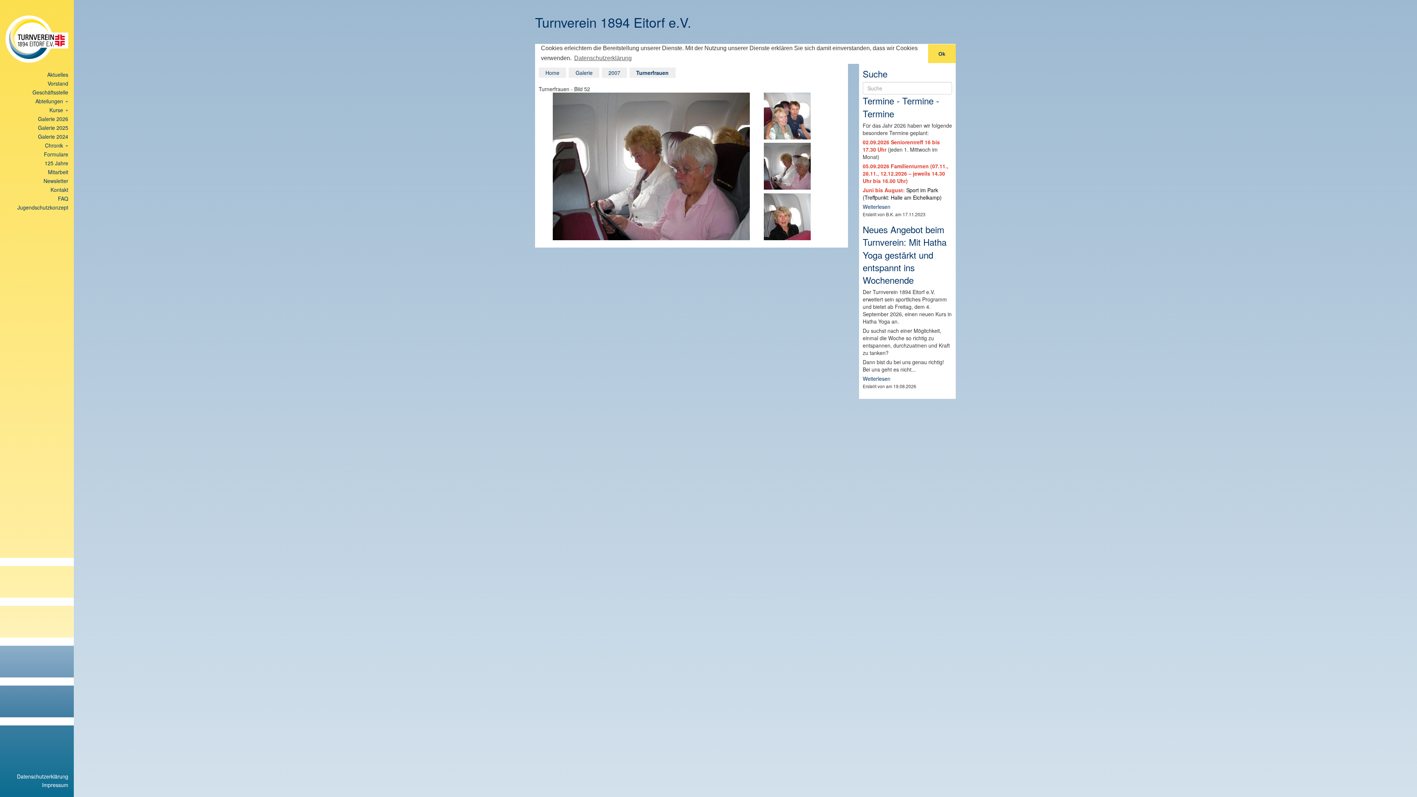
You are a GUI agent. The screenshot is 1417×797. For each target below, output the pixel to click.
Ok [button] (941, 54)
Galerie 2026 (53, 119)
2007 (614, 72)
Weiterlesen (876, 206)
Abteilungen (50, 101)
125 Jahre (56, 163)
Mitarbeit (58, 172)
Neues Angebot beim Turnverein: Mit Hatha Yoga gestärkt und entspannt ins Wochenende (905, 254)
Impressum (55, 785)
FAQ (63, 198)
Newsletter (56, 180)
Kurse (57, 110)
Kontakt (59, 189)
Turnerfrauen (652, 72)
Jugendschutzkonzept (42, 207)
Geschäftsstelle (50, 92)
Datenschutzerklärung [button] (603, 58)
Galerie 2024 (53, 136)
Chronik (55, 145)
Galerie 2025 (53, 127)
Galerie (584, 72)
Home (552, 72)
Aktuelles (57, 74)
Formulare (56, 154)
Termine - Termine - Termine (901, 107)
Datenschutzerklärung (42, 776)
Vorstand (58, 83)
